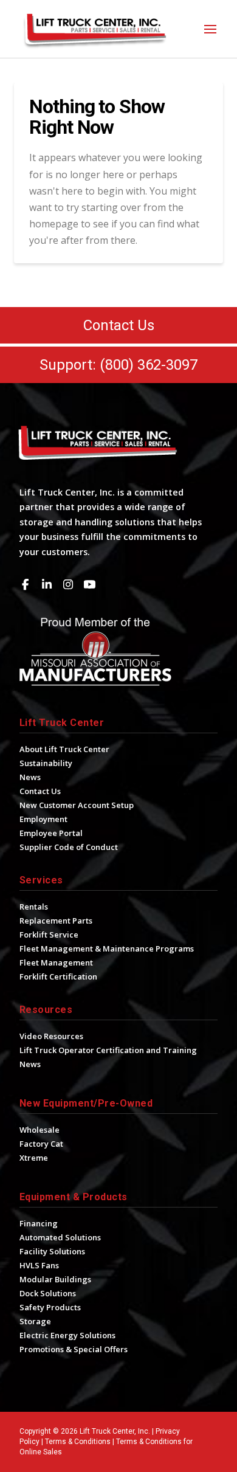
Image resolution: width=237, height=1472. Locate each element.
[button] (210, 29)
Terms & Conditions (78, 1441)
